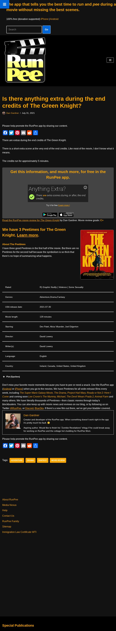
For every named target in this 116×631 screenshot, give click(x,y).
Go (46, 29)
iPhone (44, 19)
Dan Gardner (12, 113)
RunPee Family (10, 521)
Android (54, 19)
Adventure (17, 460)
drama (30, 460)
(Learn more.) (64, 205)
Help (4, 510)
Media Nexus (9, 505)
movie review (58, 460)
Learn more (27, 235)
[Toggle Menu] (4, 4)
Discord (29, 408)
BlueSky (39, 408)
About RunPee (10, 499)
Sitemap (6, 526)
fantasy (43, 460)
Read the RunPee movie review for (30, 220)
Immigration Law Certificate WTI (19, 532)
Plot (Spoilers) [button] (13, 377)
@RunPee (15, 408)
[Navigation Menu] (110, 60)
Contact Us (8, 516)
